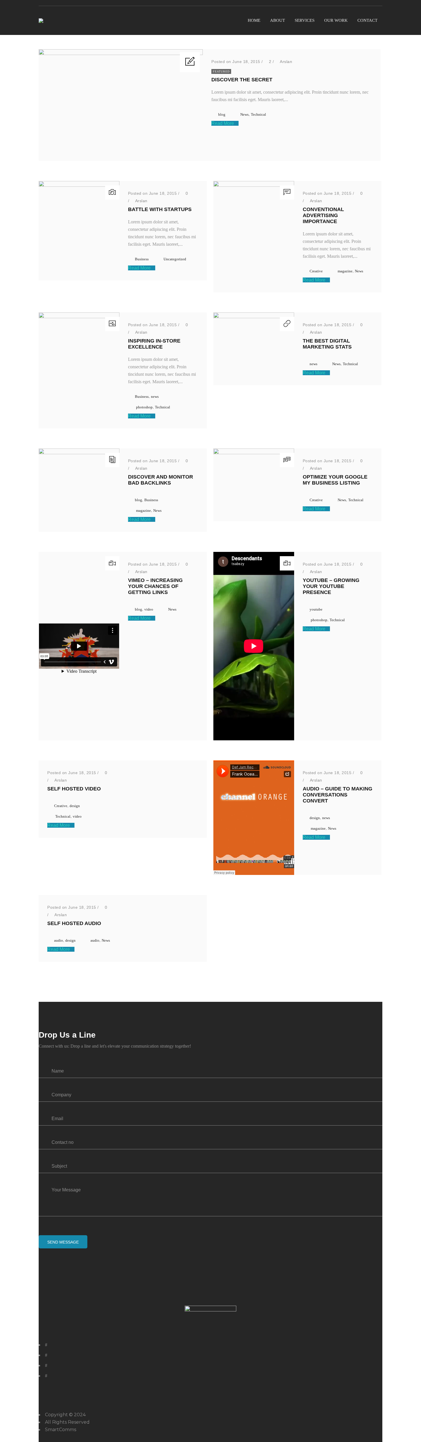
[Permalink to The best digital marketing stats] (253, 316)
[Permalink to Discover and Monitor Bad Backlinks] (79, 452)
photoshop (144, 407)
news (155, 396)
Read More (223, 123)
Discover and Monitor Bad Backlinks (160, 480)
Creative (316, 271)
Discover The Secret (241, 79)
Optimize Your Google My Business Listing (335, 480)
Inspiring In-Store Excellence (154, 344)
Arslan (286, 61)
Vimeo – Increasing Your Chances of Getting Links (155, 586)
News (244, 114)
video (148, 609)
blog (221, 114)
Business (142, 259)
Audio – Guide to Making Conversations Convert (337, 795)
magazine (345, 271)
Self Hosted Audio (74, 923)
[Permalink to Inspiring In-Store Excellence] (79, 316)
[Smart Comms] (41, 20)
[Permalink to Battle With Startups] (79, 185)
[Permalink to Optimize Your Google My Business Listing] (253, 452)
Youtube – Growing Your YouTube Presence (331, 586)
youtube (316, 609)
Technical (258, 114)
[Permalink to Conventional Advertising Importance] (253, 185)
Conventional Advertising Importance (323, 215)
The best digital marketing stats (327, 344)
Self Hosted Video (74, 789)
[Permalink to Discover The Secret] (121, 53)
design (75, 806)
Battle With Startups (160, 209)
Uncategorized (175, 259)
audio (58, 940)
